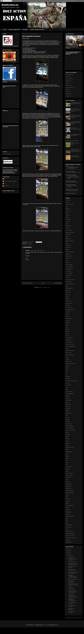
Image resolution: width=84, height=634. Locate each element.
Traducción (68, 93)
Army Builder (68, 219)
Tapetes (67, 503)
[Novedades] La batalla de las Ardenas (76, 135)
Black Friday (68, 238)
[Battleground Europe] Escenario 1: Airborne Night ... (73, 585)
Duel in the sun (69, 303)
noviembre (70, 557)
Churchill (67, 262)
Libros (67, 389)
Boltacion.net (68, 245)
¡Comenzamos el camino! (71, 612)
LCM (67, 387)
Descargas (25, 29)
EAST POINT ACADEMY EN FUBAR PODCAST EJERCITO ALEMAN (73, 177)
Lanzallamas (68, 385)
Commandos (68, 271)
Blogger (57, 624)
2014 (68, 554)
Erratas (67, 314)
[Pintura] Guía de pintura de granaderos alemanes (75, 110)
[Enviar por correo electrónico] (36, 242)
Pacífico (67, 441)
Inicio (4, 29)
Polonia (67, 453)
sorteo (67, 479)
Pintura (67, 89)
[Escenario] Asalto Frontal (71, 606)
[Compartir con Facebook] (40, 242)
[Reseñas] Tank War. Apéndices (72, 559)
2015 (68, 552)
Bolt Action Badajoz (71, 184)
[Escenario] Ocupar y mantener (72, 603)
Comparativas (69, 275)
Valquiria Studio (69, 524)
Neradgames (68, 413)
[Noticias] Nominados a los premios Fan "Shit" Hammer (76, 122)
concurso (68, 277)
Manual (67, 402)
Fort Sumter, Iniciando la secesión (73, 172)
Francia (67, 335)
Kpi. (5, 183)
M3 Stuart (68, 395)
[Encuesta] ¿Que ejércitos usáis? (71, 570)
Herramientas (68, 352)
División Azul (68, 301)
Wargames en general (70, 535)
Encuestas (68, 311)
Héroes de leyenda (70, 350)
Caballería (68, 253)
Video (67, 529)
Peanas (67, 445)
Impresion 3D (68, 78)
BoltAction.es (10, 4)
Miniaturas (68, 406)
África (67, 206)
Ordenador (68, 434)
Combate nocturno (70, 266)
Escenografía (29, 243)
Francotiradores (69, 337)
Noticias (67, 83)
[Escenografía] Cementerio (71, 581)
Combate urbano (69, 268)
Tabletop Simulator (70, 492)
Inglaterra (68, 365)
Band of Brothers (69, 230)
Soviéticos (68, 481)
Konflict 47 (68, 376)
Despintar (68, 294)
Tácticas (67, 95)
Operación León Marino (71, 430)
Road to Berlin (69, 466)
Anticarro (67, 215)
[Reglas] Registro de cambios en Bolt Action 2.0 (76, 103)
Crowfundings (68, 281)
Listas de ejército (69, 391)
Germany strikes (69, 342)
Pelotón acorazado (70, 447)
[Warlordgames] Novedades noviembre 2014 (72, 599)
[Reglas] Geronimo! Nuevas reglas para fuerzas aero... (72, 591)
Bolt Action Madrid (71, 193)
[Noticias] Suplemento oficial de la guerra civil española (76, 116)
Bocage (67, 243)
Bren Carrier (68, 247)
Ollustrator (45, 624)
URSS (67, 518)
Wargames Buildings (70, 533)
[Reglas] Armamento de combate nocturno (73, 564)
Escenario (68, 316)
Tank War (68, 499)
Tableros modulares (70, 490)
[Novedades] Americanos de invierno (76, 128)
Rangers (67, 456)
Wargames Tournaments (71, 537)
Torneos (67, 507)
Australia (67, 228)
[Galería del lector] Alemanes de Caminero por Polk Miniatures (76, 150)
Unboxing (68, 514)
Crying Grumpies (71, 171)
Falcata (67, 324)
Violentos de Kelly (69, 531)
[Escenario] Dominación (73, 579)
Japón (67, 370)
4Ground (67, 202)
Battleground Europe (70, 232)
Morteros (67, 410)
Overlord (67, 438)
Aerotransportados (70, 204)
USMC (67, 522)
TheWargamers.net (70, 505)
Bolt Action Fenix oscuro (72, 189)
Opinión (67, 432)
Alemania (68, 208)
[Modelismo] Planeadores (71, 588)
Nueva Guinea (69, 423)
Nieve (67, 415)
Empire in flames (69, 307)
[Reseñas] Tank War (72, 561)
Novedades (68, 85)
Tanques (67, 501)
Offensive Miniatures (70, 428)
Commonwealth (69, 273)
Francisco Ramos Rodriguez (10, 181)
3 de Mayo (68, 200)
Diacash (67, 296)
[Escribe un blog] (37, 242)
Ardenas (67, 217)
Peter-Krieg (6, 185)
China (67, 260)
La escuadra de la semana (71, 380)
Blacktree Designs (69, 240)
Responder (28, 259)
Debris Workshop (69, 288)
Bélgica (67, 236)
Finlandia (68, 331)
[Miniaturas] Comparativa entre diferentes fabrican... (73, 576)
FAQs (67, 327)
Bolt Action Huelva (71, 181)
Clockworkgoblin (69, 264)
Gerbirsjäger (68, 339)
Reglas (67, 91)
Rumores (68, 468)
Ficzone (67, 329)
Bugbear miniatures (70, 251)
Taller (67, 496)
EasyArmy (68, 305)
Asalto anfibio (68, 225)
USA (67, 520)
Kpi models (68, 378)
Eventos (67, 76)
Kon (66, 374)
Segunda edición (69, 475)
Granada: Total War (70, 344)
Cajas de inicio (69, 255)
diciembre (70, 555)
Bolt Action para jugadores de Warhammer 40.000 (72, 595)
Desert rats (68, 292)
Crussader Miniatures (70, 284)
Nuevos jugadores (69, 87)
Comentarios (7, 162)
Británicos (68, 249)
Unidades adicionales (70, 516)
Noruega (67, 417)
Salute (67, 471)
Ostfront (67, 436)
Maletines (68, 397)
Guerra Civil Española (70, 346)
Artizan (67, 223)
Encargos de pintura (70, 309)
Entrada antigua (58, 283)
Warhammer (68, 539)
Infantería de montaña (70, 363)
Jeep (67, 372)
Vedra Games (68, 527)
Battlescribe (68, 234)
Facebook (68, 322)
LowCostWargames (70, 393)
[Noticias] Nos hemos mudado (72, 140)
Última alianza (69, 511)
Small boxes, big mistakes (72, 190)
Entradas (6, 160)
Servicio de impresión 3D (14, 29)
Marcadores (68, 404)
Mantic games (69, 400)
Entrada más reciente (27, 283)
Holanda (67, 359)
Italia (67, 367)
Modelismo (68, 80)
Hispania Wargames (70, 354)
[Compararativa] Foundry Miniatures (75, 156)
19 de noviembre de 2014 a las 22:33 (37, 250)
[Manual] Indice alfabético (71, 609)
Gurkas (67, 348)
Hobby (67, 357)
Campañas (68, 258)
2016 (68, 550)
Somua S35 (68, 477)
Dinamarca (68, 299)
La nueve (68, 382)
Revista (67, 462)
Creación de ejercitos (70, 279)
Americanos (68, 210)
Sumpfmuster (68, 486)
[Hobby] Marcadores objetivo (72, 182)
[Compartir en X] (39, 242)
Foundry (67, 333)
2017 (68, 548)
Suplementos (68, 488)
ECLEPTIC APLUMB (71, 175)
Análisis (67, 212)
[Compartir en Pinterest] (41, 242)
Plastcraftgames (69, 451)
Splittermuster (69, 484)
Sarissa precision (69, 473)
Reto (67, 460)
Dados (67, 286)
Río (66, 464)
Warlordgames (69, 542)
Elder (5, 178)
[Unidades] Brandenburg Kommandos (73, 573)
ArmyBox (67, 221)
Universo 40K (70, 166)
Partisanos (68, 443)
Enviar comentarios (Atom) (45, 287)
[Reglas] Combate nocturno (72, 567)
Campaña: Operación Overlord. (37, 29)
